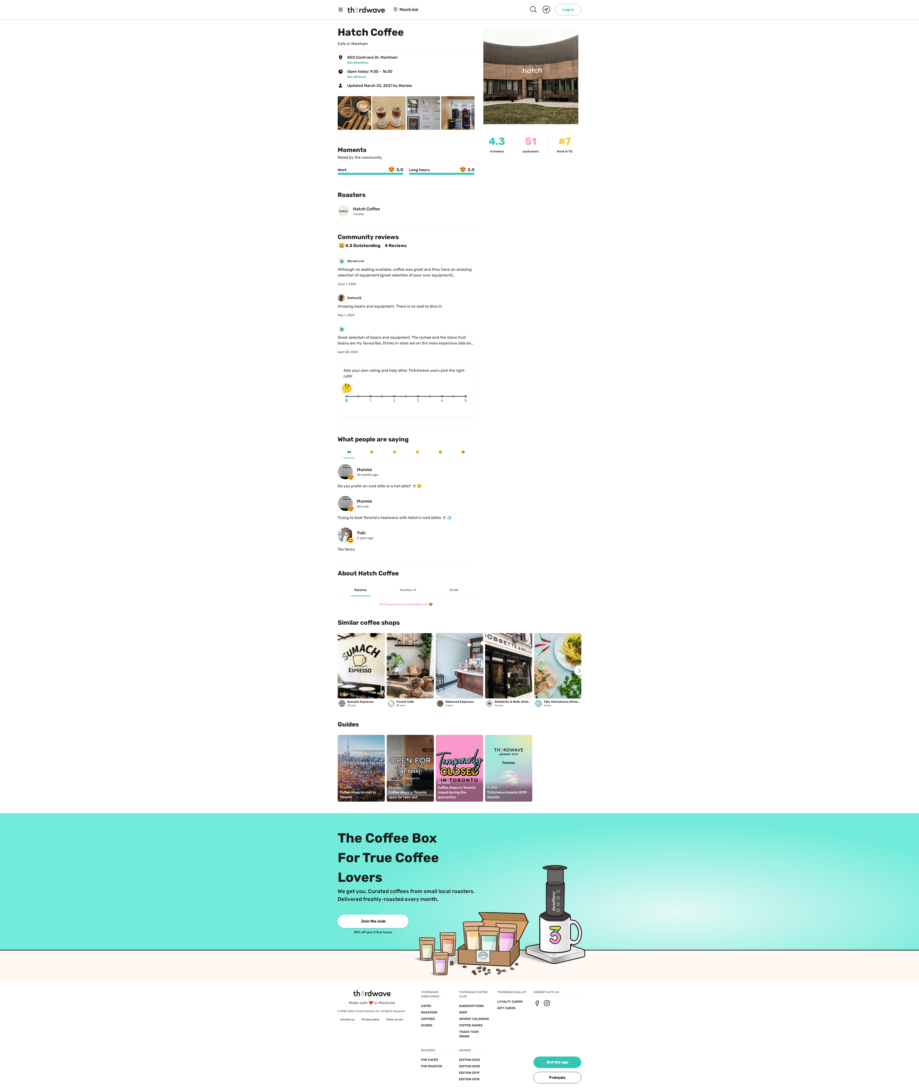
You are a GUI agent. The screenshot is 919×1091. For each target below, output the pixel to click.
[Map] (546, 9)
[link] (568, 9)
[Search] (533, 9)
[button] (557, 1077)
